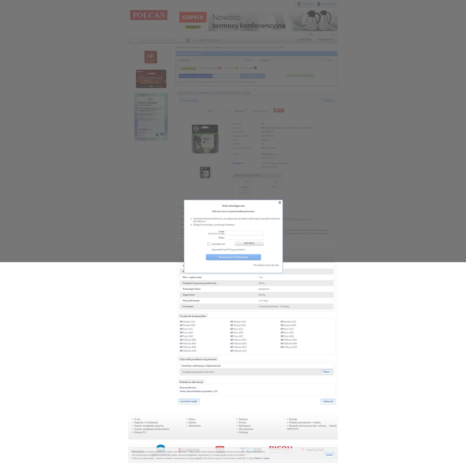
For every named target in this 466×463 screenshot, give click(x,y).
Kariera (192, 422)
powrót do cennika (189, 401)
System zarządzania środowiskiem (151, 429)
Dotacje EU (140, 432)
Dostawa (243, 419)
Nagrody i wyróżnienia (146, 422)
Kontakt (293, 419)
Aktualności (195, 425)
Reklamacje (245, 425)
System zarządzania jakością (148, 425)
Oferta (192, 419)
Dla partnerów (246, 429)
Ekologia (243, 432)
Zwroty (242, 422)
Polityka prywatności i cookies (305, 422)
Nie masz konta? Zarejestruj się (233, 257)
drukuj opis (328, 401)
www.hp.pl (263, 300)
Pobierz (326, 372)
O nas (137, 419)
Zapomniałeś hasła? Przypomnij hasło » (229, 249)
